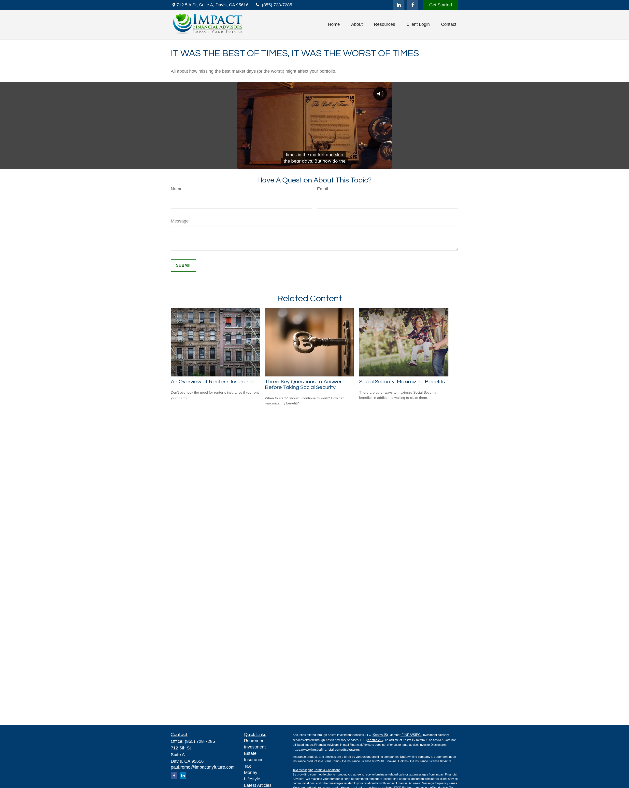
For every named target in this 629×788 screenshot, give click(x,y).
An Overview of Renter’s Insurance (213, 382)
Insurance (253, 759)
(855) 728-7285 (277, 4)
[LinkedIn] (398, 5)
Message (180, 221)
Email (322, 188)
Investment (255, 747)
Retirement (255, 740)
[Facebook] (412, 5)
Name (177, 188)
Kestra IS (380, 735)
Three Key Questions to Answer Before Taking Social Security (303, 384)
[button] (334, 24)
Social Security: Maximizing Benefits (402, 382)
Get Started (440, 4)
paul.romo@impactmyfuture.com (203, 767)
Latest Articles (258, 785)
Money (250, 772)
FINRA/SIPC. (411, 735)
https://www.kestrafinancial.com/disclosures (326, 749)
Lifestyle (252, 778)
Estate (250, 753)
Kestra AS (375, 740)
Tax (247, 766)
